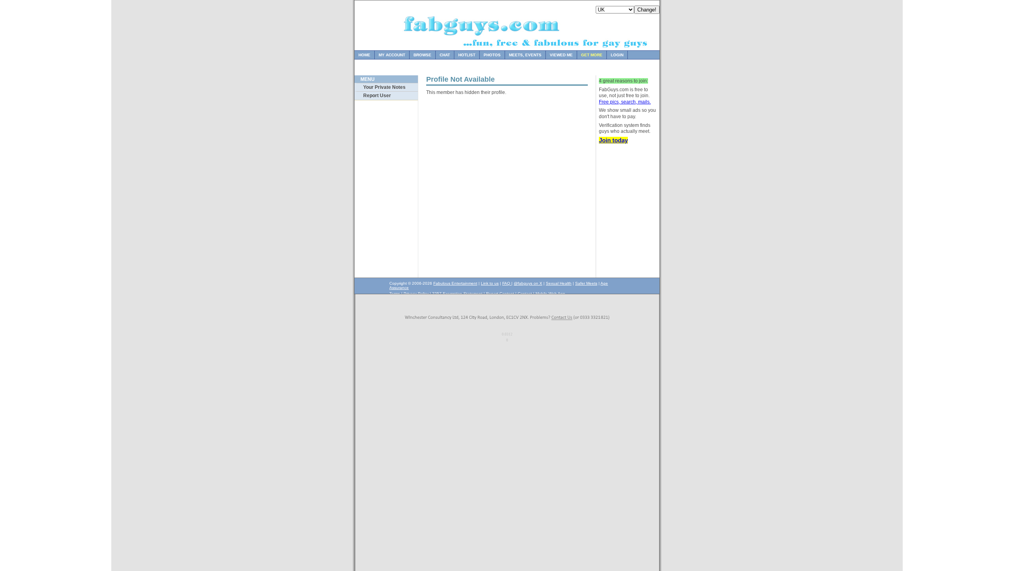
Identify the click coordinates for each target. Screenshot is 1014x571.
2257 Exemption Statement (457, 293)
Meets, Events (525, 55)
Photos (492, 55)
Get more (591, 55)
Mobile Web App (550, 293)
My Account (392, 55)
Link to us (490, 283)
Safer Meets (586, 283)
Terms (394, 293)
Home (364, 55)
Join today (613, 140)
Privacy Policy (416, 293)
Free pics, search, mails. (625, 102)
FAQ (506, 283)
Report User (377, 95)
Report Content (500, 293)
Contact (525, 293)
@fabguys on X (528, 283)
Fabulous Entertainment (455, 283)
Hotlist (466, 55)
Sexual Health (559, 283)
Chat (445, 55)
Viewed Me (561, 55)
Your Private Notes (384, 87)
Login (617, 55)
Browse (422, 55)
